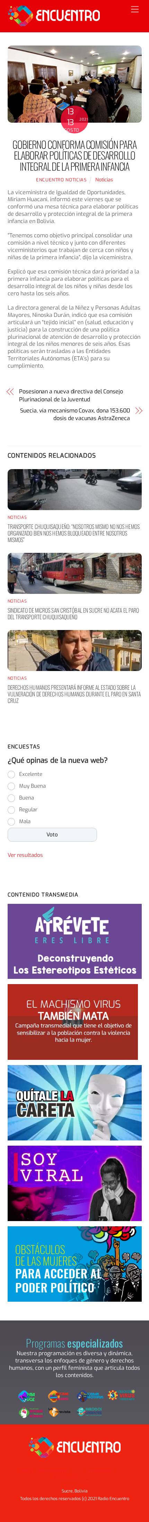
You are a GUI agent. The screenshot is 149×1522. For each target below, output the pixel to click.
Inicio (25, 1471)
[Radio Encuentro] (54, 23)
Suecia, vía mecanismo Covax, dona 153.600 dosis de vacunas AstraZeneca (75, 414)
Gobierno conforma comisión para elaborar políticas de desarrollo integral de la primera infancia (74, 155)
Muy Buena (32, 786)
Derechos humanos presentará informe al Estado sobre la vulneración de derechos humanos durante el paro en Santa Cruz (74, 694)
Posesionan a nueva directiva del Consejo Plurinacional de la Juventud (71, 395)
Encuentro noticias (61, 180)
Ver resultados (25, 855)
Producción (66, 1478)
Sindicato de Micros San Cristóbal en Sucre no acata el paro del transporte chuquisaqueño (73, 613)
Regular (28, 809)
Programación (53, 1471)
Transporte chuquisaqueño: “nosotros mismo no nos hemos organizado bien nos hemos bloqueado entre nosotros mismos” (74, 533)
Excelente (30, 774)
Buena (26, 797)
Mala (24, 821)
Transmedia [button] (100, 1471)
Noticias (104, 180)
